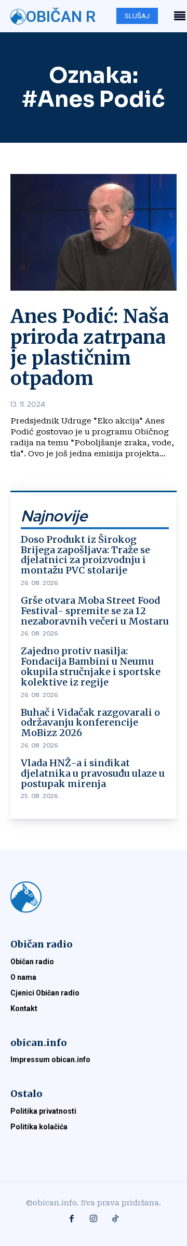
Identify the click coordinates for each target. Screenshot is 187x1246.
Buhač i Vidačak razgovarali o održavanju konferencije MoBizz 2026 (90, 722)
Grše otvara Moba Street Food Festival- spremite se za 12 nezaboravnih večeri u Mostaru (95, 610)
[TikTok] (115, 1219)
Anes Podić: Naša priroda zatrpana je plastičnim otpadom (89, 347)
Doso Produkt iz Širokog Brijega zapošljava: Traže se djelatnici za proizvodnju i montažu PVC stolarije (85, 554)
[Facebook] (71, 1219)
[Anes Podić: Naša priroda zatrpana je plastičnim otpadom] (93, 232)
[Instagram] (93, 1219)
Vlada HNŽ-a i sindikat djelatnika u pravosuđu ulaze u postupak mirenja (93, 773)
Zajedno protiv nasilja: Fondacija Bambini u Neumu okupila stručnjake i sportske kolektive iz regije (91, 666)
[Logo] (93, 897)
